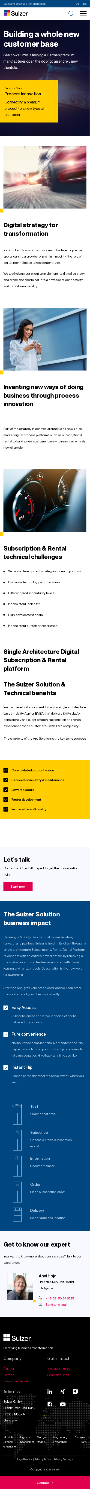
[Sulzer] (17, 1340)
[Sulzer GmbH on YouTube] (63, 1405)
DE (77, 3)
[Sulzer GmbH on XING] (62, 1391)
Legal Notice (24, 1459)
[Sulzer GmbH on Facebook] (49, 1405)
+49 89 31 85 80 (58, 1368)
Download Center (16, 1381)
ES (85, 3)
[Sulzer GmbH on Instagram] (75, 1391)
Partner (8, 1368)
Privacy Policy (43, 1459)
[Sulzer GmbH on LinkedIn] (49, 1391)
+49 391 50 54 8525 (60, 1298)
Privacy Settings (63, 1459)
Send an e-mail (56, 1304)
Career (8, 1375)
